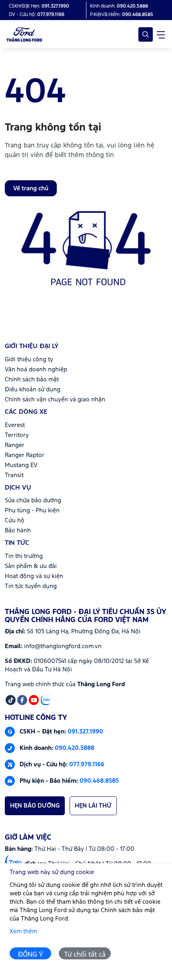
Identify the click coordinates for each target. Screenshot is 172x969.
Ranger (14, 445)
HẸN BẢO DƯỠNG (35, 805)
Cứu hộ (14, 520)
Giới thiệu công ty (29, 359)
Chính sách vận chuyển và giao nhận (55, 399)
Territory (17, 435)
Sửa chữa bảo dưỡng (33, 500)
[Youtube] (34, 700)
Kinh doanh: (119, 6)
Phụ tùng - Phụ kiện (32, 510)
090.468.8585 (99, 780)
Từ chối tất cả (85, 955)
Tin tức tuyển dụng (31, 586)
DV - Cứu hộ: (36, 14)
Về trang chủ (30, 188)
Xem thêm (23, 931)
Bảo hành (18, 530)
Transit (14, 475)
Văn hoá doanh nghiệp (36, 369)
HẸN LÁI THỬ (93, 805)
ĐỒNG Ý (30, 955)
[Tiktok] (11, 700)
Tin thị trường (24, 556)
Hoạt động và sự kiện (34, 576)
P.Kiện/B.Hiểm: (121, 14)
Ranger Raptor (24, 455)
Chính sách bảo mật (32, 379)
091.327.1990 (85, 731)
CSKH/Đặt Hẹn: (39, 6)
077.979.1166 (86, 764)
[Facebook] (22, 700)
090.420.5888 (74, 747)
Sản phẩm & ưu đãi (31, 566)
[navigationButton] (160, 34)
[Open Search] (145, 34)
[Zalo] (46, 700)
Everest (15, 425)
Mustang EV (21, 465)
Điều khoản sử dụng (32, 389)
